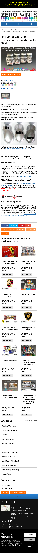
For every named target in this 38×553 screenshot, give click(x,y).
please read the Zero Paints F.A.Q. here (18, 149)
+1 (29, 226)
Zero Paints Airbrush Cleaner (25, 184)
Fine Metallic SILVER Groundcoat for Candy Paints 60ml (18, 31)
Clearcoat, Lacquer (8, 439)
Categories (4, 30)
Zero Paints (9, 80)
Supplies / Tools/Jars (9, 426)
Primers (4, 435)
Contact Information (28, 513)
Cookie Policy (16, 545)
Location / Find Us (28, 516)
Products (3, 527)
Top (5, 233)
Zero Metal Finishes (8, 456)
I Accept (31, 535)
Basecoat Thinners (24, 176)
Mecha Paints (6, 474)
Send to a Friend (9, 229)
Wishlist (21, 229)
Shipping (11, 526)
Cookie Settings (30, 545)
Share (5, 226)
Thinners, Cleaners (8, 443)
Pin (22, 226)
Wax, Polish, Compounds (10, 452)
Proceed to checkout (18, 493)
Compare (32, 229)
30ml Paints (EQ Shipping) (10, 470)
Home (2, 526)
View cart (5, 493)
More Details (7, 274)
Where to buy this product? (11, 74)
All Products (34, 420)
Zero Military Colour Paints (11, 461)
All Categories (27, 420)
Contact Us (26, 506)
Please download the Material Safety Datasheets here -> (18, 214)
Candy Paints (15, 30)
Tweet (14, 226)
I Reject (31, 539)
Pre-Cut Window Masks (9, 465)
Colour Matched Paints (9, 430)
